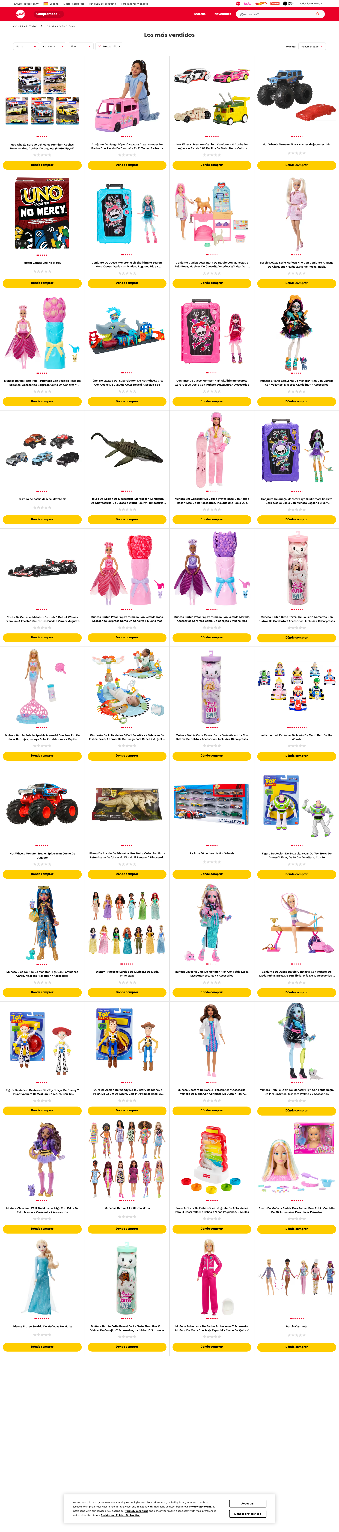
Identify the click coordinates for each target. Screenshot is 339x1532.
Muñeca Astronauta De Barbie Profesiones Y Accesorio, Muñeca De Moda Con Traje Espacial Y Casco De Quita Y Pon (211, 1328)
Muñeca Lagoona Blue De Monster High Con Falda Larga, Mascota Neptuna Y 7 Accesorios (211, 973)
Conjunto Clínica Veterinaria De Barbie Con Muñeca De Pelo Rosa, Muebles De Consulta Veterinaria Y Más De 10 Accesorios (212, 265)
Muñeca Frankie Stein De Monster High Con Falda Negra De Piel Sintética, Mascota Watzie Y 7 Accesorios (297, 1091)
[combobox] (280, 14)
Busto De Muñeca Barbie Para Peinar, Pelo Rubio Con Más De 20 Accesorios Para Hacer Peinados (297, 1210)
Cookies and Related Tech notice (120, 1515)
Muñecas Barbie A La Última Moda (127, 1208)
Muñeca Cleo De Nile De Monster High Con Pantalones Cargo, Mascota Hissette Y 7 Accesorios (42, 973)
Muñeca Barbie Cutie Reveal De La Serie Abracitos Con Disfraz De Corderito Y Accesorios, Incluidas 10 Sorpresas (296, 619)
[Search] (317, 13)
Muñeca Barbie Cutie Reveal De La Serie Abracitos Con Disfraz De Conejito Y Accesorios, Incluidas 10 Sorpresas (127, 1328)
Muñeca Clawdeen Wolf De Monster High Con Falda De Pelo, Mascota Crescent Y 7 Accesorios (42, 1210)
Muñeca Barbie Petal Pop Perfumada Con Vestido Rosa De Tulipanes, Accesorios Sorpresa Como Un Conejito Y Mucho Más (42, 383)
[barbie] (247, 3)
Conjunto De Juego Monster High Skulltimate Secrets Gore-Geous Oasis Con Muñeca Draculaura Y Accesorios (212, 382)
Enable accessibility (26, 3)
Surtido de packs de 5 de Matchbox (42, 499)
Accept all (247, 1503)
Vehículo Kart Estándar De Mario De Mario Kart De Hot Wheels (297, 737)
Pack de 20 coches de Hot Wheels (211, 853)
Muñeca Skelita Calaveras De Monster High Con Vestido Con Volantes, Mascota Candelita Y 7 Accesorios (297, 382)
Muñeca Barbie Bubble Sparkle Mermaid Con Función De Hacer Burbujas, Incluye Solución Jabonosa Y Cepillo (42, 737)
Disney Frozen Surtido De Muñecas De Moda (42, 1326)
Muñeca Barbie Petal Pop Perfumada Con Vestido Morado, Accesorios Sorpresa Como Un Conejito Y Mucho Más (212, 619)
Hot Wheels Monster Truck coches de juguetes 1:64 (297, 144)
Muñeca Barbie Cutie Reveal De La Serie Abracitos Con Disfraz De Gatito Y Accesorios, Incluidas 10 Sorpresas (212, 737)
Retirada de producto (102, 3)
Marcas (200, 14)
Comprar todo (47, 14)
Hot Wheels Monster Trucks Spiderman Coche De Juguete (42, 855)
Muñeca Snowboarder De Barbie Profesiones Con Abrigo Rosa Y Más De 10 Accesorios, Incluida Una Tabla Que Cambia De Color (212, 501)
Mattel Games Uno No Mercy (42, 262)
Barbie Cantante (296, 1326)
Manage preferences (247, 1513)
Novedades (223, 14)
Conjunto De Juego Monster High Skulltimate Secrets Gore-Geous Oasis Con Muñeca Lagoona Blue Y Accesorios (127, 265)
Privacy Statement (200, 1506)
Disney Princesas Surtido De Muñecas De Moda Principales (127, 973)
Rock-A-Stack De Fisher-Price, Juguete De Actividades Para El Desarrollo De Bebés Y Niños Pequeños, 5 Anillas (212, 1210)
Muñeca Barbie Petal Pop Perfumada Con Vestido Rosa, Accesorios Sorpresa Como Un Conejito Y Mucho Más (127, 619)
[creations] (290, 3)
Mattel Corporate (73, 3)
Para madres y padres (134, 3)
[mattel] (238, 3)
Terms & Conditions (136, 1510)
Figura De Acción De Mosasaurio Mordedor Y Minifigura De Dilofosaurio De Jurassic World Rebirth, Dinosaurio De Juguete (127, 501)
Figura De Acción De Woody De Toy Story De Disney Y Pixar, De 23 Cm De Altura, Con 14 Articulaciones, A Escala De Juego (127, 1092)
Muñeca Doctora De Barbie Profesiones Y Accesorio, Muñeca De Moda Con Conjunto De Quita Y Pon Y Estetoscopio (211, 1092)
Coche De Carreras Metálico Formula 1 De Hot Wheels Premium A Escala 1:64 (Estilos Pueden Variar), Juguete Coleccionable (42, 619)
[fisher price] (275, 3)
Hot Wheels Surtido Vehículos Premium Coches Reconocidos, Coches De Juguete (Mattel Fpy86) (42, 146)
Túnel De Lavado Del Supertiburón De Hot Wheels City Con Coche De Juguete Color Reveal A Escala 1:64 (127, 382)
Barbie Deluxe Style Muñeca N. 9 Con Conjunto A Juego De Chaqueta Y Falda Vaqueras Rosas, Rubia (296, 264)
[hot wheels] (261, 3)
